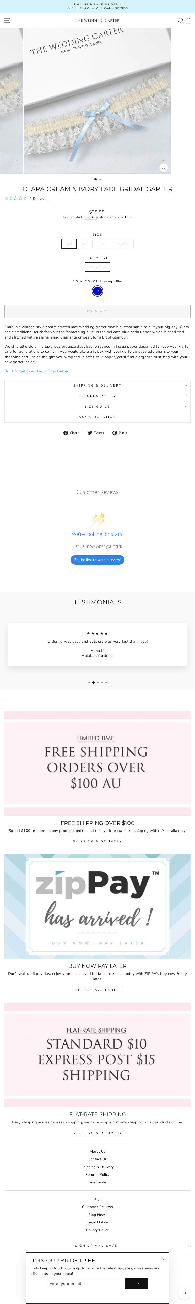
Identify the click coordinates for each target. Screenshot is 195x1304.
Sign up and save (96, 1246)
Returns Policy (97, 396)
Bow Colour (97, 281)
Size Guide (97, 407)
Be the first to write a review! (97, 559)
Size (97, 235)
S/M (69, 243)
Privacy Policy (97, 1230)
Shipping (90, 217)
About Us (98, 1151)
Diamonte (97, 267)
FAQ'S (98, 1199)
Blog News (97, 1214)
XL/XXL (122, 243)
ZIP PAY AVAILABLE (97, 990)
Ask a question (97, 417)
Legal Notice (97, 1222)
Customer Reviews (97, 1206)
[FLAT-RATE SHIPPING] (97, 1055)
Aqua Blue (97, 291)
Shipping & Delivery (97, 385)
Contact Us (97, 1159)
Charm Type (97, 258)
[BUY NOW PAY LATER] (97, 906)
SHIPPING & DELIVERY (97, 841)
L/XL (102, 243)
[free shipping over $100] (97, 763)
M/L (85, 243)
